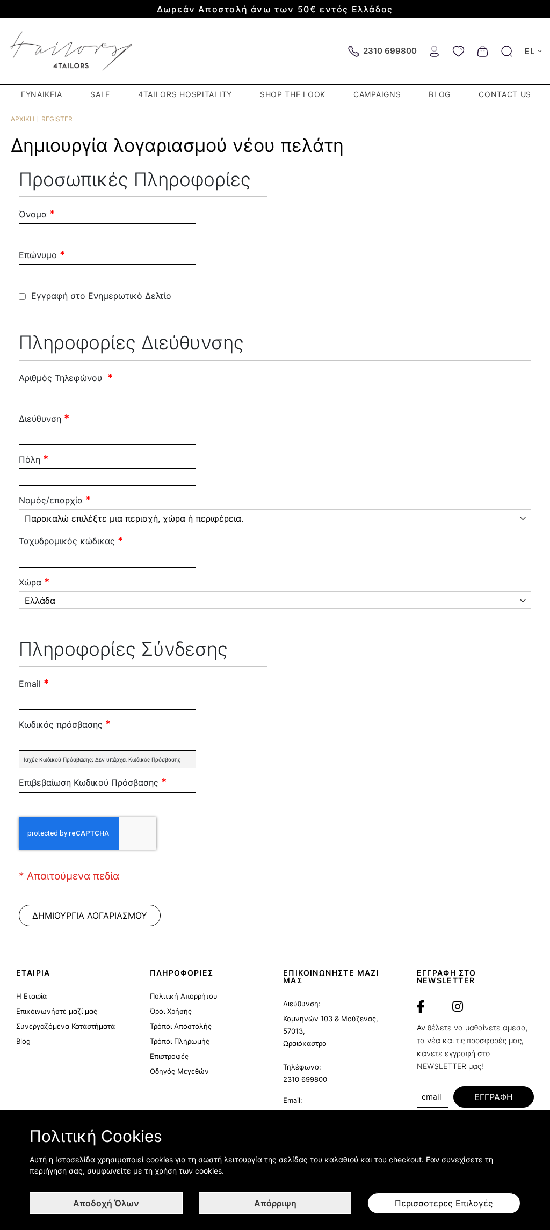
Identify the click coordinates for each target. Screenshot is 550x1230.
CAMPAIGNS (377, 94)
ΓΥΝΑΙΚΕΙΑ (41, 94)
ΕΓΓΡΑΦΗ (493, 1097)
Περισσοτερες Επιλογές (444, 1203)
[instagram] (457, 1006)
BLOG (440, 94)
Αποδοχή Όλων (106, 1203)
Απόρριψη (275, 1203)
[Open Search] (506, 51)
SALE (100, 94)
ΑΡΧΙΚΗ (22, 119)
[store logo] (72, 51)
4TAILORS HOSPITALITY (185, 94)
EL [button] (529, 51)
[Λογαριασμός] (434, 50)
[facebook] (420, 1006)
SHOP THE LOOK (292, 94)
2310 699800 (305, 1079)
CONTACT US (505, 94)
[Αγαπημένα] (458, 50)
